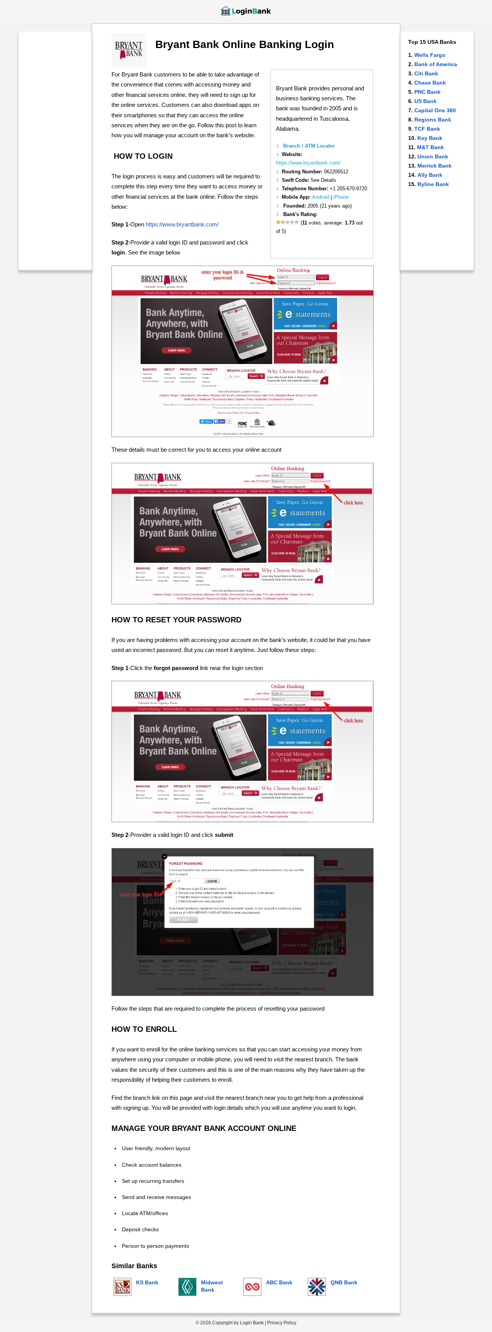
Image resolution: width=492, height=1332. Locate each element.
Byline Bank (433, 184)
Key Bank (429, 138)
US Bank (425, 101)
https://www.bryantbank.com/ (308, 163)
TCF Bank (427, 129)
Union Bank (432, 156)
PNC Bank (427, 92)
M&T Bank (430, 147)
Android (320, 197)
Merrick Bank (434, 166)
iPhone (341, 197)
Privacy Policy (281, 1322)
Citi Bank (426, 73)
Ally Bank (429, 175)
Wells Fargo (429, 55)
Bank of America (435, 64)
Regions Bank (432, 119)
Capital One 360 (435, 110)
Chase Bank (430, 83)
